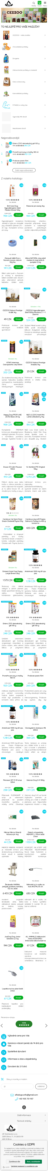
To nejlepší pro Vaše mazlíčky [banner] (8, 4)
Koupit (18, 215)
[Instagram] (24, 1107)
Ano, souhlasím (33, 1162)
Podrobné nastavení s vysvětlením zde (24, 1166)
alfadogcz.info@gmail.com (26, 1095)
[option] (24, 15)
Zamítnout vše (14, 1162)
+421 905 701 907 (26, 1099)
